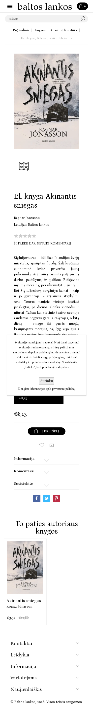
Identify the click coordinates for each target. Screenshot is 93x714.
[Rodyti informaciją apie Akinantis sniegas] (25, 567)
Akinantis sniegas (23, 600)
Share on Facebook (36, 498)
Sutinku (46, 381)
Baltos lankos (38, 225)
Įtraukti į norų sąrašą (41, 445)
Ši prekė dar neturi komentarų (42, 243)
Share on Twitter (46, 498)
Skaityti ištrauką (24, 166)
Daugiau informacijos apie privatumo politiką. (46, 389)
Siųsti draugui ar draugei (51, 445)
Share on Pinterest (56, 498)
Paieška (84, 18)
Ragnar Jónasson (27, 218)
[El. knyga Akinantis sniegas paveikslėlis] (46, 101)
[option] (25, 582)
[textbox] (41, 18)
